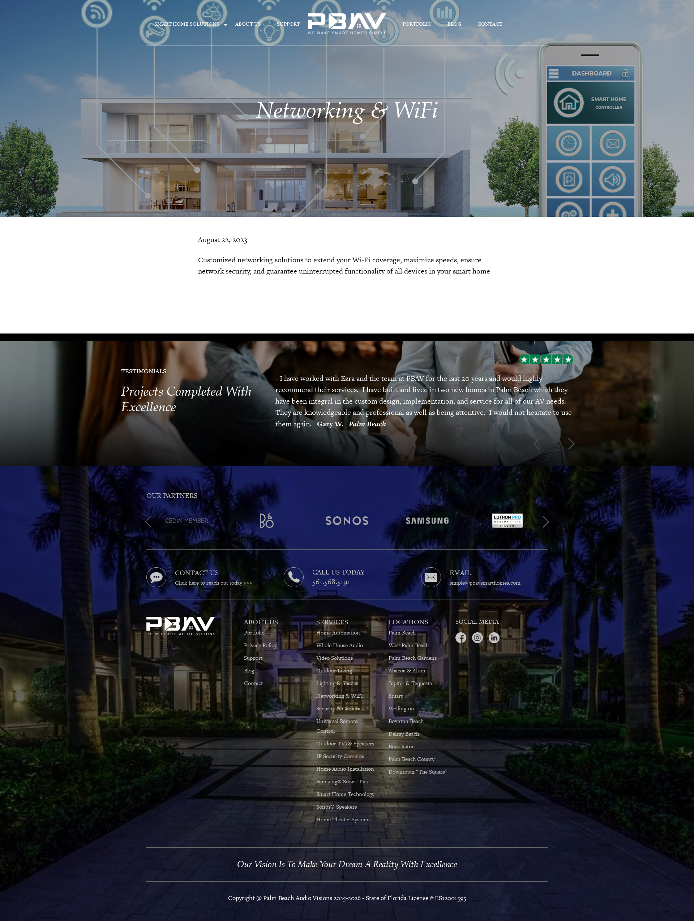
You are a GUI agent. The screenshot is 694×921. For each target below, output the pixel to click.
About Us (248, 23)
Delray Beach (404, 722)
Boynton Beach (406, 710)
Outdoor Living (334, 659)
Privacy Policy (260, 634)
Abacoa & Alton (407, 659)
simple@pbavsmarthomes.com (485, 571)
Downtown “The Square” (418, 760)
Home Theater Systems (344, 808)
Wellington (401, 697)
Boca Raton (402, 735)
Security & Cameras (339, 697)
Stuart (396, 684)
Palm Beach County (411, 748)
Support (288, 23)
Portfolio (417, 23)
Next (148, 523)
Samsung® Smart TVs (342, 770)
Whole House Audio (339, 634)
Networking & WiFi (339, 684)
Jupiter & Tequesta (410, 672)
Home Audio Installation (345, 757)
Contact (489, 23)
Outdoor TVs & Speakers (346, 732)
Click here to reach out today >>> (213, 571)
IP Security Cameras (340, 745)
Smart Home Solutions (186, 23)
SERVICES (332, 611)
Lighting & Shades (337, 672)
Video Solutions (334, 646)
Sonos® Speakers (337, 795)
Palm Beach (402, 621)
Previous (277, 351)
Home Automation (338, 621)
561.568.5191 (331, 570)
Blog (454, 23)
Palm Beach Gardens (413, 646)
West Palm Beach (409, 634)
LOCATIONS (408, 611)
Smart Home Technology (345, 783)
